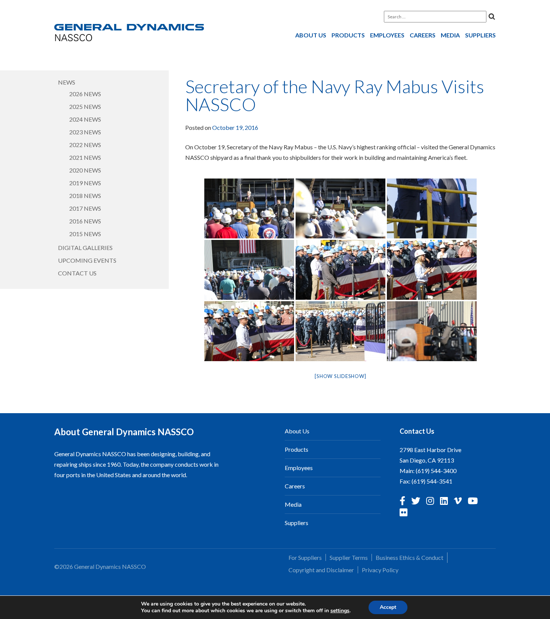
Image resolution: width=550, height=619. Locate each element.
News (66, 82)
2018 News (85, 195)
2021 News (85, 157)
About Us (310, 35)
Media (450, 35)
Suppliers (480, 35)
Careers (423, 35)
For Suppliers (305, 557)
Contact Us (77, 273)
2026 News (85, 93)
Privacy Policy (380, 569)
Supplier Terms (349, 557)
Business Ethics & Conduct (409, 557)
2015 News (85, 233)
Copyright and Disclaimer (321, 569)
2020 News (85, 170)
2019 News (85, 182)
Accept (388, 607)
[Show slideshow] (340, 376)
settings (339, 610)
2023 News (85, 131)
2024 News (85, 119)
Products (348, 35)
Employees (387, 35)
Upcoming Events (87, 260)
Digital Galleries (85, 247)
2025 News (85, 106)
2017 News (85, 208)
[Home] (129, 34)
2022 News (85, 144)
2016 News (85, 221)
